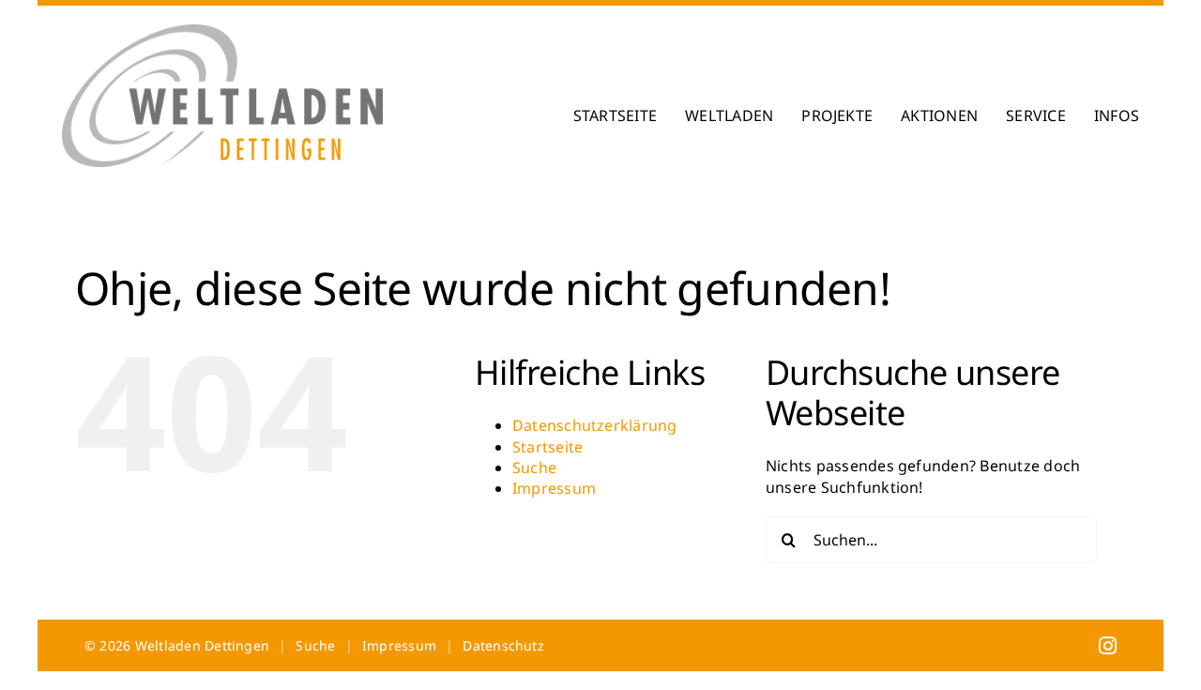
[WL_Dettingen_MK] (222, 32)
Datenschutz (503, 645)
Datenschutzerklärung (594, 425)
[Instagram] (1108, 645)
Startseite (547, 447)
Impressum (554, 488)
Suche (534, 467)
